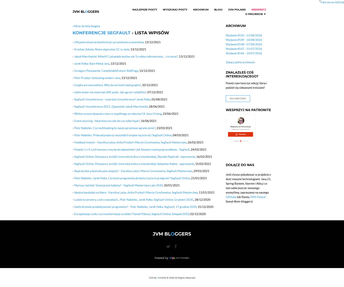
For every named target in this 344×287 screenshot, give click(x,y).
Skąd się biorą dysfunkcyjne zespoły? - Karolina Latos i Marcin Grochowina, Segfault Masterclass (133, 171)
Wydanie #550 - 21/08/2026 (244, 35)
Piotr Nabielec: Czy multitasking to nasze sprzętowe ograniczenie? (114, 128)
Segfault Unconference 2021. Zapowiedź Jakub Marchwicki (111, 106)
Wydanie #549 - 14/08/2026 (244, 40)
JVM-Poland (258, 197)
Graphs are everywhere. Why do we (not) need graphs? (107, 85)
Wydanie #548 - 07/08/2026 (244, 44)
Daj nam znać (238, 98)
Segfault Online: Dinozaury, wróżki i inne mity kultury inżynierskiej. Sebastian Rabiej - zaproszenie (134, 164)
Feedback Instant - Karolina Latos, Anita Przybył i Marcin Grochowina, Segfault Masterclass (130, 142)
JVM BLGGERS (86, 12)
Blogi (218, 9)
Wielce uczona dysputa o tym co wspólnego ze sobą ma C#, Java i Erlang (118, 113)
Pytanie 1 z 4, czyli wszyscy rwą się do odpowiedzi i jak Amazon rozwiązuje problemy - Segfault (132, 149)
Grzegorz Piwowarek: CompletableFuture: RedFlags (106, 70)
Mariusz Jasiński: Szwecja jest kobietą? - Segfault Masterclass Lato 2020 (118, 185)
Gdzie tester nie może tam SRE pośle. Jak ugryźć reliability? (110, 92)
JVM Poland (237, 9)
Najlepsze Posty (144, 9)
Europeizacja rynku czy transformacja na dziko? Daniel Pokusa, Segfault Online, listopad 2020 (131, 214)
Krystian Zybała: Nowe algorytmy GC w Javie (101, 49)
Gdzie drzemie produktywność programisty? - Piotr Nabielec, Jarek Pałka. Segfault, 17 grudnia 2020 (135, 206)
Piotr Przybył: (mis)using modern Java (97, 78)
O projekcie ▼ (255, 14)
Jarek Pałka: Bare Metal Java (91, 63)
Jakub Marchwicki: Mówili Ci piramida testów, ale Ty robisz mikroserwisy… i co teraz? (126, 56)
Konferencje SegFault (102, 32)
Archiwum (201, 9)
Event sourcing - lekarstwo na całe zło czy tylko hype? (107, 121)
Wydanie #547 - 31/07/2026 (244, 48)
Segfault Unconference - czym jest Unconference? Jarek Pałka (112, 99)
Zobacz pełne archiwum (240, 62)
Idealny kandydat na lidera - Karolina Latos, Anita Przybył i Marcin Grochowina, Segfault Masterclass (136, 192)
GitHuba (231, 197)
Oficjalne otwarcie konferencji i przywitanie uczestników (109, 42)
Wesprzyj (258, 9)
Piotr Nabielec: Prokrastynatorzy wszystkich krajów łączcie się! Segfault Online (123, 135)
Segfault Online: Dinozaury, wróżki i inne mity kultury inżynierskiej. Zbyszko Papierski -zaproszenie (134, 156)
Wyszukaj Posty (175, 9)
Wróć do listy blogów (87, 26)
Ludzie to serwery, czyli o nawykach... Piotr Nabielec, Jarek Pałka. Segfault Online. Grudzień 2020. (134, 199)
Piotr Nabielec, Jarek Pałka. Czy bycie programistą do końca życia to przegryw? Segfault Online (132, 178)
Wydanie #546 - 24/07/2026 (244, 53)
